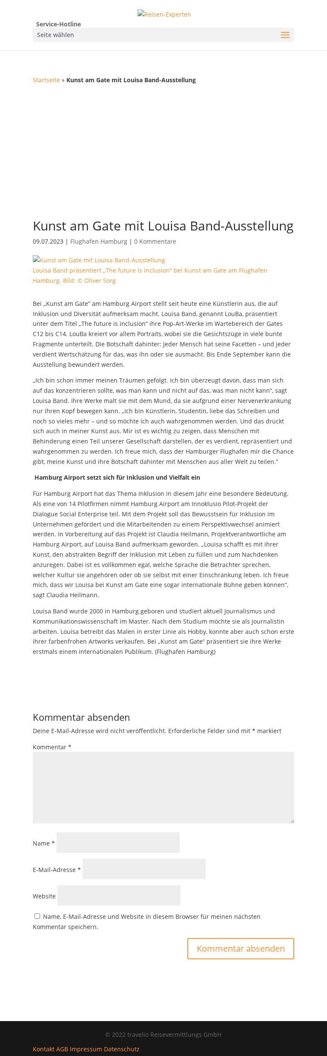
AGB (62, 1049)
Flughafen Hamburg (98, 241)
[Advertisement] (163, 149)
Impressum (86, 1049)
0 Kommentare (155, 241)
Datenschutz (122, 1049)
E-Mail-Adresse (57, 870)
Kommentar (52, 747)
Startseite (46, 80)
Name (44, 843)
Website (44, 896)
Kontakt (43, 1049)
